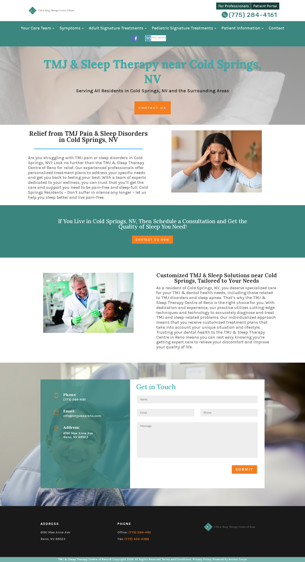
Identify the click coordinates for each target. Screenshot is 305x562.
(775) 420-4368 (136, 539)
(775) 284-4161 (253, 15)
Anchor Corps (237, 559)
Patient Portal (265, 6)
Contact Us (153, 108)
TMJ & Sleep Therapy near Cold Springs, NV (152, 71)
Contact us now (152, 239)
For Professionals (233, 6)
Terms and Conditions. (177, 559)
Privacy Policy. (202, 559)
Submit (244, 469)
